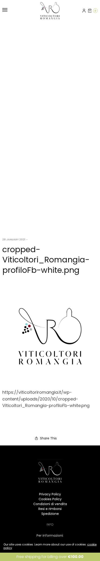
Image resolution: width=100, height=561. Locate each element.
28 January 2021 (13, 239)
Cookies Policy (50, 499)
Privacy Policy (50, 494)
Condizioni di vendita (50, 504)
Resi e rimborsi (50, 508)
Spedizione (50, 513)
